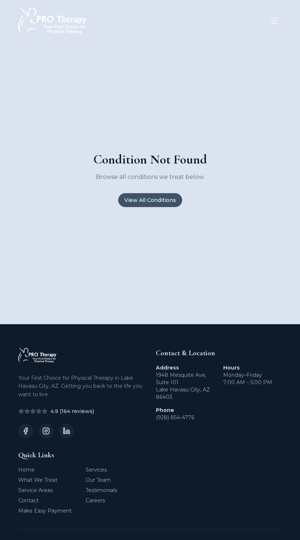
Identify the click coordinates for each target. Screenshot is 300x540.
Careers (95, 500)
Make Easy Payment (45, 510)
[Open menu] (274, 20)
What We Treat (37, 480)
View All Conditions (150, 200)
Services (96, 469)
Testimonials (101, 490)
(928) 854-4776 (175, 417)
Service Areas (35, 490)
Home (26, 469)
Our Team (98, 480)
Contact (28, 500)
